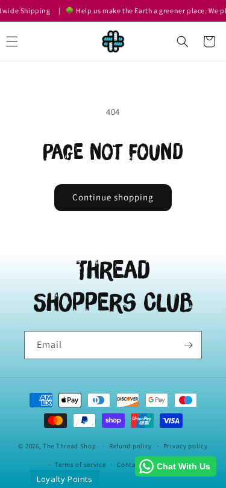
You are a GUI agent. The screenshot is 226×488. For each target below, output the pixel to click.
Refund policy (130, 446)
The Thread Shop (69, 446)
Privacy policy (185, 446)
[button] (182, 41)
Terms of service (80, 464)
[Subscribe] (188, 345)
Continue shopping (113, 197)
